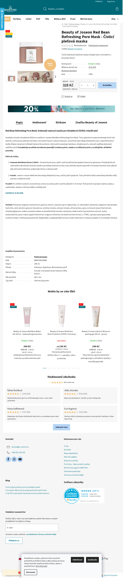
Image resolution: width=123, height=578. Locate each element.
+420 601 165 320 (18, 452)
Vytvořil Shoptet (110, 575)
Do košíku (107, 85)
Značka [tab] (91, 122)
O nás (66, 446)
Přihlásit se (14, 540)
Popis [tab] (19, 122)
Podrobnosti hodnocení (98, 45)
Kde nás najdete (70, 457)
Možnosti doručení (69, 70)
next (115, 335)
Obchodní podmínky (72, 471)
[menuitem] (7, 19)
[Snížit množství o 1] (81, 85)
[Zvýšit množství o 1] (93, 85)
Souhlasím (92, 559)
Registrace (111, 1)
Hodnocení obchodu (62, 377)
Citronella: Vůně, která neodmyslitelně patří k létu (26, 490)
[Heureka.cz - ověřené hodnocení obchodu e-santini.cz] (84, 496)
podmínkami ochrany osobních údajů (41, 534)
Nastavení (30, 572)
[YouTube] (20, 459)
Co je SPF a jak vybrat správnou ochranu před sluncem (27, 493)
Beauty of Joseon (75, 49)
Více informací (41, 566)
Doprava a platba (71, 460)
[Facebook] (8, 459)
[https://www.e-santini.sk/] (18, 558)
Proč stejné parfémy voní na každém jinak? (23, 487)
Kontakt (67, 449)
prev (7, 335)
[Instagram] (14, 459)
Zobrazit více (61, 427)
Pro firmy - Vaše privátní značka (77, 464)
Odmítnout (77, 559)
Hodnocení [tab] (39, 122)
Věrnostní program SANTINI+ (76, 467)
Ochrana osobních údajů (73, 475)
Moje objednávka (71, 453)
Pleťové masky (40, 257)
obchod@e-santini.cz (20, 447)
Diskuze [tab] (61, 122)
